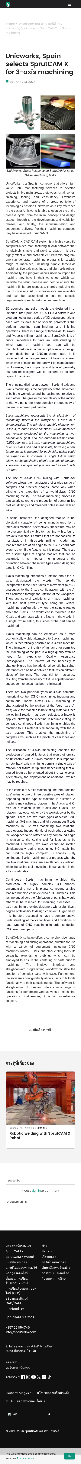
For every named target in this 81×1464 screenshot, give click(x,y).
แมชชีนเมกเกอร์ (16, 1262)
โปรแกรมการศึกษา (54, 1278)
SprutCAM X (14, 1251)
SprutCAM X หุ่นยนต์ (20, 1257)
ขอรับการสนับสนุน (18, 1368)
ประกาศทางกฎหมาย (19, 1393)
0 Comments (40, 1128)
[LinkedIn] (43, 1039)
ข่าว (44, 1246)
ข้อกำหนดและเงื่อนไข (31, 1401)
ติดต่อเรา (12, 1362)
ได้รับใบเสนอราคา (54, 1262)
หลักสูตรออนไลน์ (17, 1273)
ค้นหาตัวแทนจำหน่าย (56, 1268)
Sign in (36, 1190)
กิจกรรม (47, 1251)
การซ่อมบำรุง (15, 1308)
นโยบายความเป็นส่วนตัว (53, 1393)
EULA (9, 1401)
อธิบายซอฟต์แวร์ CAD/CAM (17, 1300)
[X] (37, 1039)
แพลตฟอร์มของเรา (18, 1246)
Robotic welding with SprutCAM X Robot (40, 1135)
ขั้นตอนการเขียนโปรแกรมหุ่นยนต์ (17, 1280)
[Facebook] (30, 1039)
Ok (69, 1456)
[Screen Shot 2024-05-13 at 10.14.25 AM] (40, 97)
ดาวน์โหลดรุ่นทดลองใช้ (21, 1268)
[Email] (50, 1039)
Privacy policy (25, 1458)
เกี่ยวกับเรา (49, 1257)
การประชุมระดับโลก (55, 1273)
